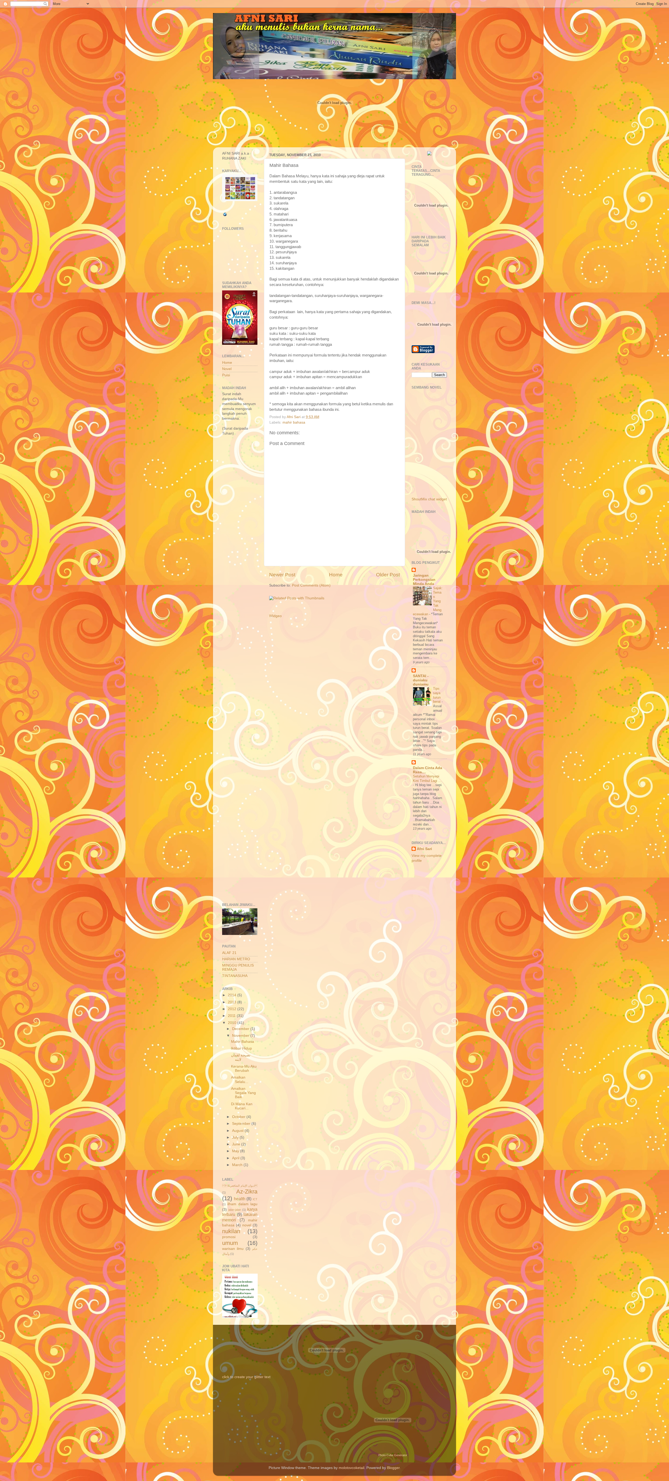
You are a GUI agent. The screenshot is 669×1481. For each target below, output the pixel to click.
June (236, 1144)
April (236, 1158)
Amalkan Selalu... (239, 1079)
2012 (232, 1009)
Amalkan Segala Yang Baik (243, 1093)
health (239, 1198)
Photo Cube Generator (392, 1455)
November (241, 1036)
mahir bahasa (293, 422)
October (239, 1117)
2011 (232, 1016)
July (236, 1137)
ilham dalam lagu (242, 1204)
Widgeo (275, 616)
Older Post (388, 574)
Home (336, 574)
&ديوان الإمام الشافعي (239, 1185)
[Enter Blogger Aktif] (429, 154)
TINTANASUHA (234, 976)
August (238, 1131)
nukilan (231, 1231)
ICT (255, 1199)
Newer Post (282, 574)
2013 (232, 1002)
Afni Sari (424, 849)
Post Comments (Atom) (311, 585)
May (236, 1151)
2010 (232, 1023)
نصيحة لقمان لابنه (240, 1057)
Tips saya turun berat (437, 695)
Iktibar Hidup (241, 1048)
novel (246, 1225)
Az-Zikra (246, 1191)
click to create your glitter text (246, 1377)
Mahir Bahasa (242, 1042)
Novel (227, 369)
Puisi (226, 375)
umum (230, 1243)
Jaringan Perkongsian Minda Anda (424, 579)
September (241, 1124)
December (241, 1029)
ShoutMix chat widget (429, 499)
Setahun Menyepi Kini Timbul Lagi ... (427, 778)
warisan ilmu (233, 1249)
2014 (232, 995)
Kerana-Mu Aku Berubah (244, 1068)
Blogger (393, 1468)
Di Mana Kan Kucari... (241, 1106)
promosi (228, 1237)
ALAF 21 (229, 953)
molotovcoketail (351, 1468)
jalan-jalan (234, 1209)
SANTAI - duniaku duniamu (421, 680)
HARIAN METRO (236, 959)
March (238, 1165)
